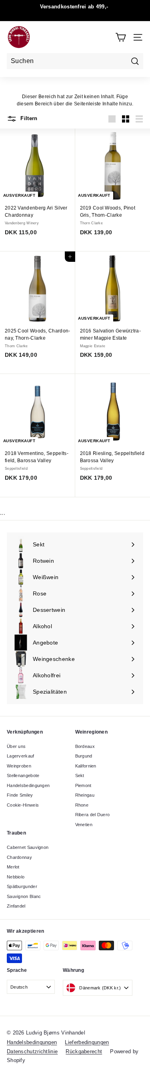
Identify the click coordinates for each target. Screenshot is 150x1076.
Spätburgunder (22, 886)
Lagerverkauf (20, 756)
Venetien (83, 824)
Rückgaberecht (84, 1051)
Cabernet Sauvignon (27, 847)
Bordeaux (85, 746)
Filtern (28, 118)
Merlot (13, 866)
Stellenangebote (23, 775)
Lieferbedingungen (87, 1042)
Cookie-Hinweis (23, 805)
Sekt (79, 775)
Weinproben (19, 765)
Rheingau (84, 795)
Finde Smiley (20, 795)
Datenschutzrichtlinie (32, 1051)
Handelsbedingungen (28, 785)
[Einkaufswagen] (120, 37)
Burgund (83, 756)
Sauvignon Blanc (24, 896)
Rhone (82, 805)
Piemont (83, 785)
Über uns (16, 746)
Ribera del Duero (92, 814)
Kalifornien (85, 765)
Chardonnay (19, 857)
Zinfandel (16, 906)
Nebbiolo (15, 876)
